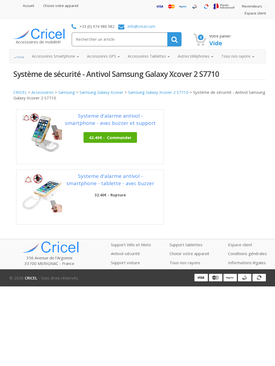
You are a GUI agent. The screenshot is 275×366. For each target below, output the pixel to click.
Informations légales (247, 262)
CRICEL (20, 92)
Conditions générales (247, 253)
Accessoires (42, 92)
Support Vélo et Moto (131, 244)
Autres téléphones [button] (194, 56)
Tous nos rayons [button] (236, 56)
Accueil (28, 6)
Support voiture (125, 262)
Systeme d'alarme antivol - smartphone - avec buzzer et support (110, 119)
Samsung (66, 92)
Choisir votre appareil (60, 6)
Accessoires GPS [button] (102, 56)
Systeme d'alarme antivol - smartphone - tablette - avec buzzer (110, 180)
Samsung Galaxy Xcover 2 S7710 (158, 92)
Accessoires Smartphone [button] (54, 56)
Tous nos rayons (184, 262)
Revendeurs (252, 6)
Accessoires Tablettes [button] (147, 56)
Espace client (255, 13)
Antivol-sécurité (125, 253)
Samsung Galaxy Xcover (101, 92)
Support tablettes (185, 244)
